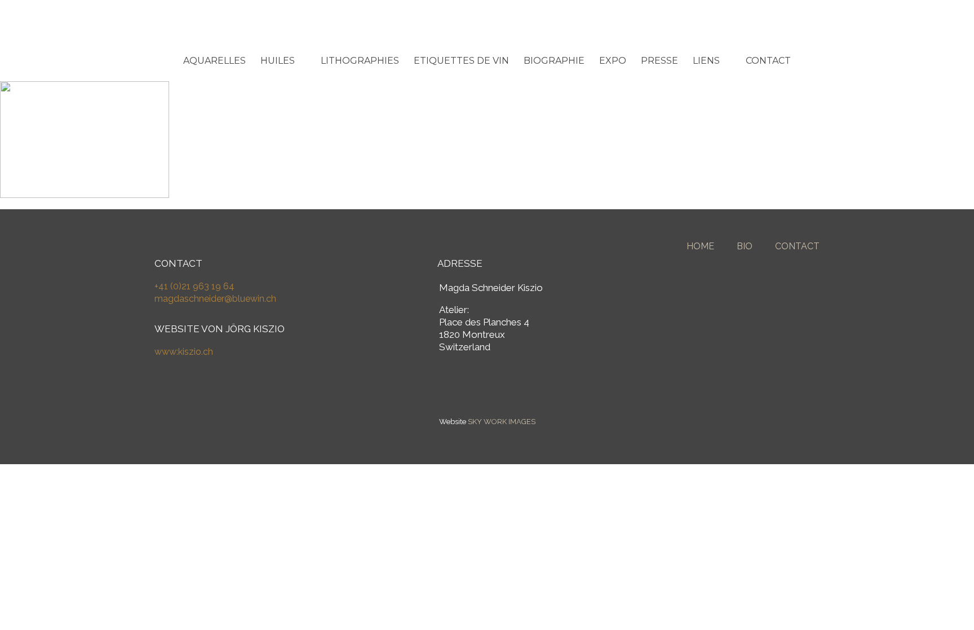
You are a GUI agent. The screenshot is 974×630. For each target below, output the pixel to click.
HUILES (277, 60)
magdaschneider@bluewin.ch (215, 298)
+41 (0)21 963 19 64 (194, 286)
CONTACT (768, 60)
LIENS (706, 60)
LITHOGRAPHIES (360, 60)
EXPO (612, 60)
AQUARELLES (214, 60)
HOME (700, 246)
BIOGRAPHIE (554, 60)
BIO (744, 246)
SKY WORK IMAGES (501, 421)
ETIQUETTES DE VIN (461, 60)
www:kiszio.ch (183, 351)
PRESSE (659, 60)
